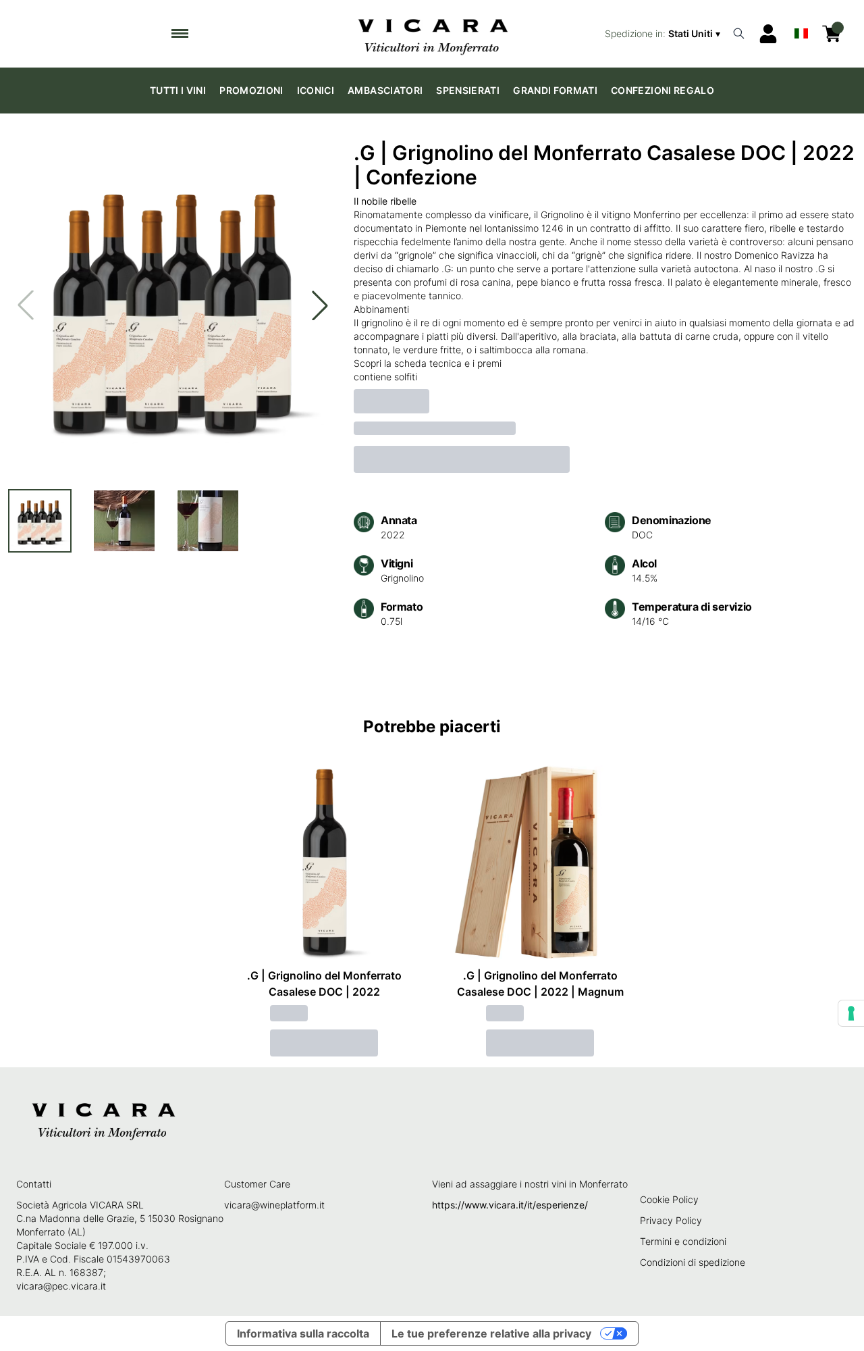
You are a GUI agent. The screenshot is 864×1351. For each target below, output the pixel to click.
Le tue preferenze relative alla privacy (491, 1333)
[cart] (831, 33)
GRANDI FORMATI (555, 90)
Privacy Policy (671, 1220)
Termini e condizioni (683, 1241)
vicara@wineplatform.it (274, 1204)
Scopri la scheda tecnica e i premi (428, 363)
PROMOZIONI (251, 90)
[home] (432, 34)
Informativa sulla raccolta (303, 1333)
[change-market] (664, 34)
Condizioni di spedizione (692, 1262)
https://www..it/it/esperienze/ (510, 1204)
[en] (801, 30)
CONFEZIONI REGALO (662, 90)
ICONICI (315, 90)
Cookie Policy (669, 1199)
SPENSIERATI (468, 90)
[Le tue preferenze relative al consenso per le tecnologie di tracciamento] (851, 1013)
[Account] (768, 33)
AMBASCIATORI (385, 90)
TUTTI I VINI (178, 90)
